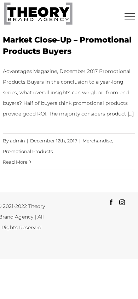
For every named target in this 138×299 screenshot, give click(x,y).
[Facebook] (111, 202)
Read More (15, 162)
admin (17, 140)
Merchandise (97, 140)
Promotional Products (28, 151)
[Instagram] (122, 202)
